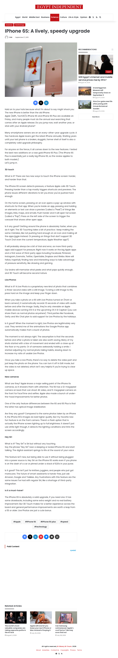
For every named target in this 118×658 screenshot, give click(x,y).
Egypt (18, 17)
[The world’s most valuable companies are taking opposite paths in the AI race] (16, 617)
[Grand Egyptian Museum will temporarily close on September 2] (84, 91)
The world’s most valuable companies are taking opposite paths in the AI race (15, 629)
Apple (18, 521)
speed (65, 521)
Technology (19, 25)
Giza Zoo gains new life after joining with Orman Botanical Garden (102, 105)
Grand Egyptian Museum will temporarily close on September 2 (102, 91)
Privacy (73, 650)
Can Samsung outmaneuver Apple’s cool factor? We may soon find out (64, 629)
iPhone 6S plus (49, 521)
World (24, 17)
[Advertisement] (41, 577)
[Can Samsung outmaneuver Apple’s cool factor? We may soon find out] (66, 617)
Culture (63, 17)
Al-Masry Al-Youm (64, 646)
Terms (79, 650)
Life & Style (73, 17)
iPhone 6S (31, 521)
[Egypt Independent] (59, 7)
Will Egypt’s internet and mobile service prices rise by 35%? (95, 78)
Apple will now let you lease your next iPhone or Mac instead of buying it (40, 628)
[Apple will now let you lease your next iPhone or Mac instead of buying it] (41, 617)
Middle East (34, 17)
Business (45, 17)
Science (54, 17)
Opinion (83, 17)
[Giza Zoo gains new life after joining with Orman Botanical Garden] (84, 104)
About (38, 650)
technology (41, 526)
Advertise (45, 650)
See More (95, 117)
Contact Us (55, 650)
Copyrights (64, 650)
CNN (10, 37)
